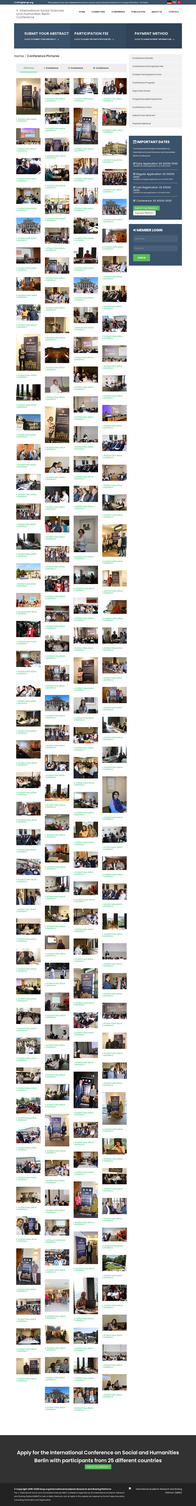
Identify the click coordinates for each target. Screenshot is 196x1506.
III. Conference (100, 68)
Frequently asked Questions (147, 99)
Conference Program (143, 82)
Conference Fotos (142, 107)
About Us (157, 11)
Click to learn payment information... (154, 39)
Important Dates (141, 90)
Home (82, 11)
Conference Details (142, 58)
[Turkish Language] (179, 2)
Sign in (141, 257)
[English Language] (174, 2)
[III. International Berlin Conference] (114, 116)
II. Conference (75, 68)
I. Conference (51, 68)
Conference (118, 11)
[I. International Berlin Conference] (114, 86)
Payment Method (141, 123)
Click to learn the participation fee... (93, 39)
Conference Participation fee (147, 66)
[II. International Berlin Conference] (28, 96)
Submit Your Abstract (143, 115)
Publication (138, 11)
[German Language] (169, 2)
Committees (98, 11)
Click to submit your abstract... (41, 39)
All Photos (29, 68)
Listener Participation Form (146, 74)
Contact (174, 11)
